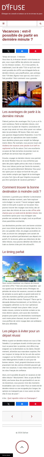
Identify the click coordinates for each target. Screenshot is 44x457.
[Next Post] (32, 416)
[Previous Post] (12, 416)
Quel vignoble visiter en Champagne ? (22, 398)
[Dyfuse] (13, 7)
